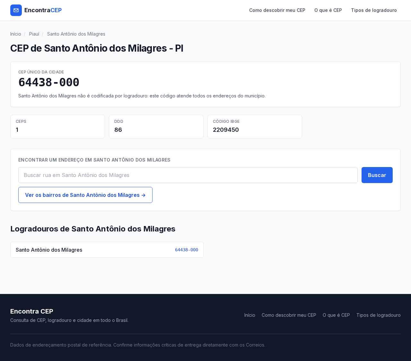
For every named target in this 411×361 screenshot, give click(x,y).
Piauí (34, 34)
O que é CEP (328, 10)
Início (15, 34)
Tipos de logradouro (374, 10)
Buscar (377, 175)
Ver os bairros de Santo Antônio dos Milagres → (85, 195)
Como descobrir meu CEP (277, 10)
